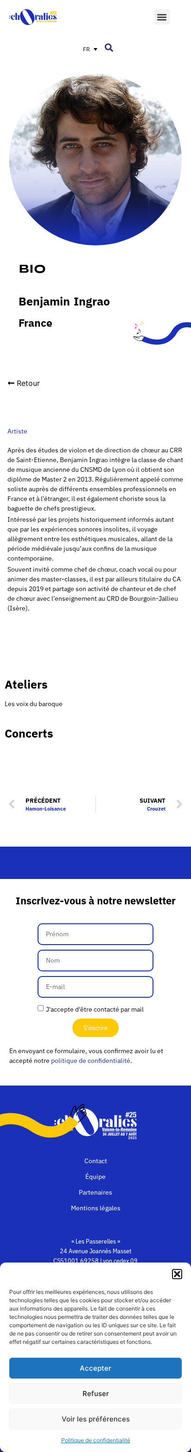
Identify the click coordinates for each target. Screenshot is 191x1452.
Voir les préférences (96, 1419)
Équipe (95, 1176)
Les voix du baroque (34, 704)
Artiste (17, 431)
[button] (177, 1274)
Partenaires (95, 1192)
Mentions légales (96, 1208)
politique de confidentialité (90, 1060)
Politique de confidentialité (95, 1440)
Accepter (95, 1368)
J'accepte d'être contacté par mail (95, 1009)
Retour (28, 383)
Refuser (96, 1393)
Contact (95, 1161)
